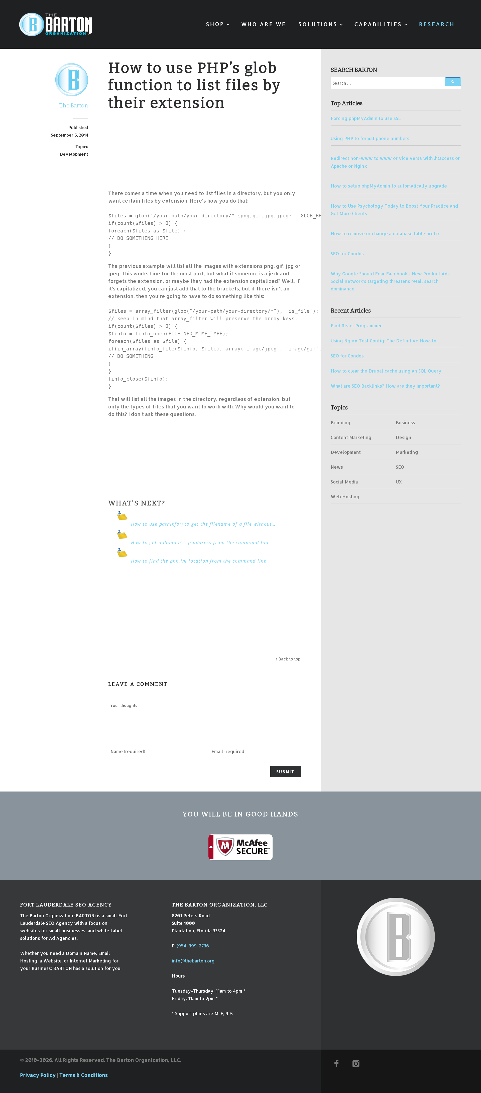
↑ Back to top (288, 658)
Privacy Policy (38, 1075)
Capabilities (378, 24)
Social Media (344, 481)
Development (74, 154)
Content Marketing (351, 437)
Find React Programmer (356, 325)
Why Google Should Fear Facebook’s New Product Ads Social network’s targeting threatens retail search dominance (390, 281)
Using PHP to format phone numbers (370, 138)
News (337, 467)
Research (437, 24)
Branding (340, 422)
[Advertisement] (204, 150)
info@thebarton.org (193, 960)
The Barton (73, 105)
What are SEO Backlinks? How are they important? (385, 386)
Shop (215, 24)
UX (399, 481)
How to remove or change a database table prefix (385, 233)
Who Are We (264, 24)
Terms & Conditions (83, 1075)
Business (405, 422)
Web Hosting (345, 496)
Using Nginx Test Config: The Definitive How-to (383, 340)
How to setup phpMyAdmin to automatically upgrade (389, 186)
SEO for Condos (347, 253)
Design (403, 437)
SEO (400, 467)
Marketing (407, 452)
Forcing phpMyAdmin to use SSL (366, 118)
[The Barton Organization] (55, 24)
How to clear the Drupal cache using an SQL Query (386, 371)
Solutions (318, 24)
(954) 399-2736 (193, 945)
